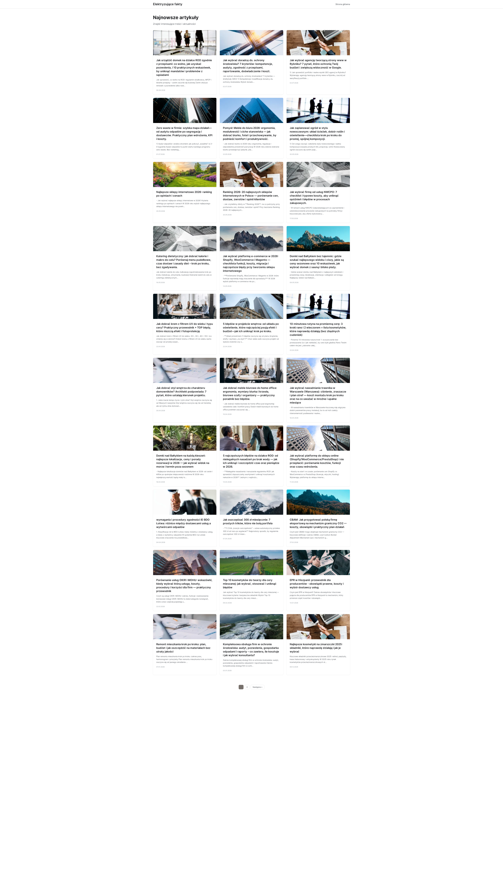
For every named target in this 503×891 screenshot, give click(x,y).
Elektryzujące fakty (167, 4)
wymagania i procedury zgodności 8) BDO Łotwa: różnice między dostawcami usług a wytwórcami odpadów (183, 523)
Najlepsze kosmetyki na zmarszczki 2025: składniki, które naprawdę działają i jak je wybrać (316, 648)
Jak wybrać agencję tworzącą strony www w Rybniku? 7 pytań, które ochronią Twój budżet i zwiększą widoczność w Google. (318, 64)
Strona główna (342, 4)
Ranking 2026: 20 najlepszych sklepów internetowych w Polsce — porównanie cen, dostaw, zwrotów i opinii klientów (251, 195)
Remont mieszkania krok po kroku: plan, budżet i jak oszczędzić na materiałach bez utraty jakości (183, 648)
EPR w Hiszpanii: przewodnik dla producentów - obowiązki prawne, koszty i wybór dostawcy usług (317, 584)
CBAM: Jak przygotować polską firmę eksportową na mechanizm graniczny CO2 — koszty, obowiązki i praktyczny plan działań (318, 523)
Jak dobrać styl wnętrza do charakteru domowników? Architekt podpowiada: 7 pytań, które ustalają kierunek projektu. (181, 391)
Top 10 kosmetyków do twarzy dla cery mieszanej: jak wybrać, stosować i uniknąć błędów (249, 584)
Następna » (257, 687)
